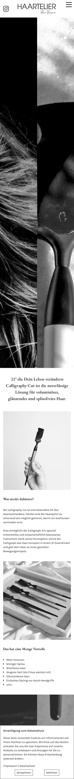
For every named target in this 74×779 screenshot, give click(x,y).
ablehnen (51, 772)
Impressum (10, 766)
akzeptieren (24, 772)
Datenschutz (27, 766)
